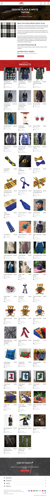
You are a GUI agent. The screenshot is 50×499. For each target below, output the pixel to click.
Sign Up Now (25, 470)
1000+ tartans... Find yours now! (25, 0)
